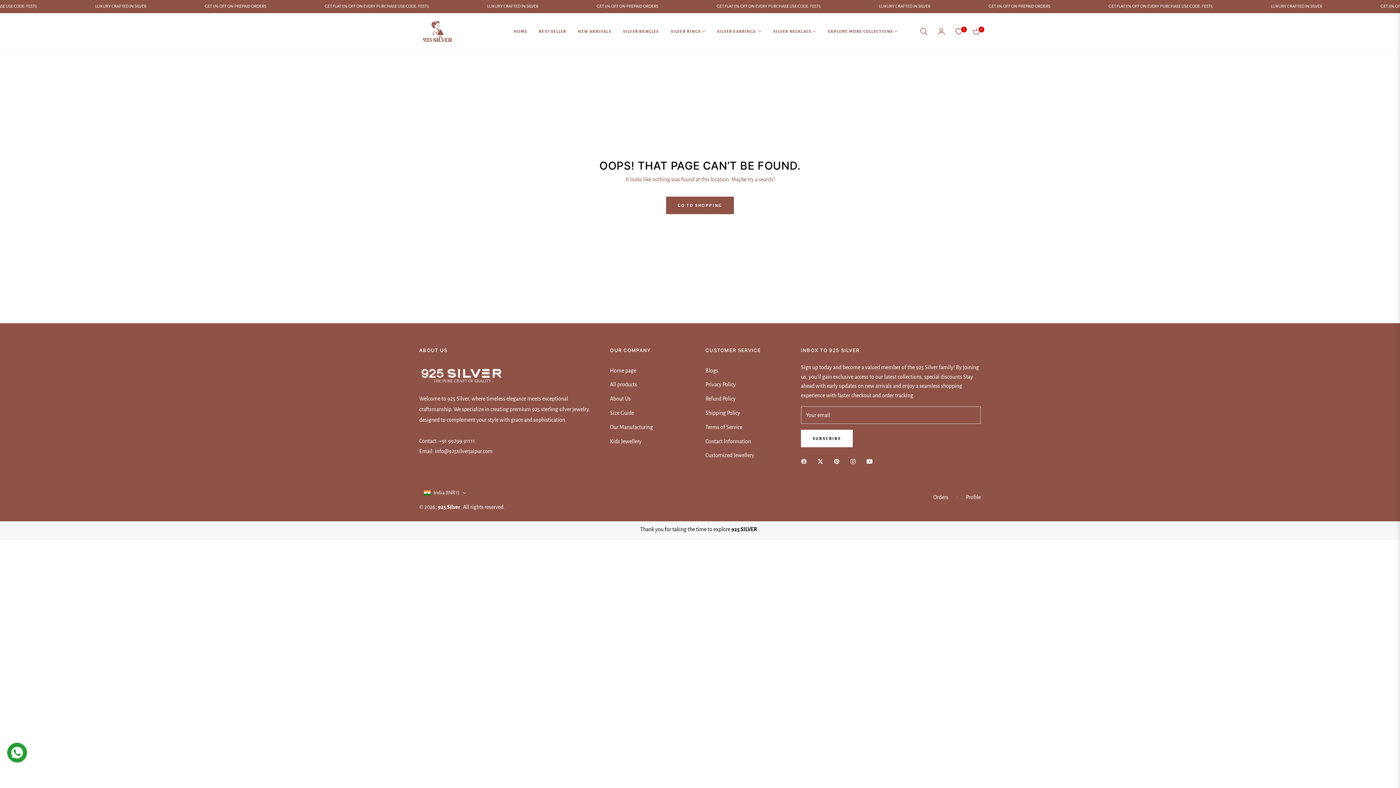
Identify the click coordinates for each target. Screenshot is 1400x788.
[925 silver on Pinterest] (838, 461)
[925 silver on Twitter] (822, 461)
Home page (623, 371)
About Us (620, 399)
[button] (924, 31)
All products (623, 384)
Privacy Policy (720, 384)
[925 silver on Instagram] (855, 461)
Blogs (711, 371)
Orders (940, 497)
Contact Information (728, 441)
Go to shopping (700, 205)
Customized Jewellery (729, 455)
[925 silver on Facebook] (805, 461)
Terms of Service (723, 427)
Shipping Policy (722, 413)
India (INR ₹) (446, 492)
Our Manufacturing (631, 427)
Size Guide (622, 413)
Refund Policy (720, 399)
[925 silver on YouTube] (871, 461)
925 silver (449, 507)
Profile (973, 497)
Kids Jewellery (626, 441)
